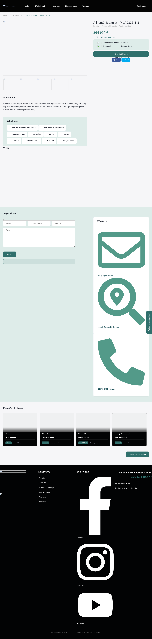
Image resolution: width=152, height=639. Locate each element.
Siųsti (9, 254)
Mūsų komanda (71, 6)
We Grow (86, 6)
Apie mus (56, 6)
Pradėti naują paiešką (137, 454)
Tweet (127, 60)
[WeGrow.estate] (9, 6)
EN (96, 6)
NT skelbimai (40, 6)
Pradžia (26, 6)
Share (117, 60)
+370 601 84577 (140, 477)
